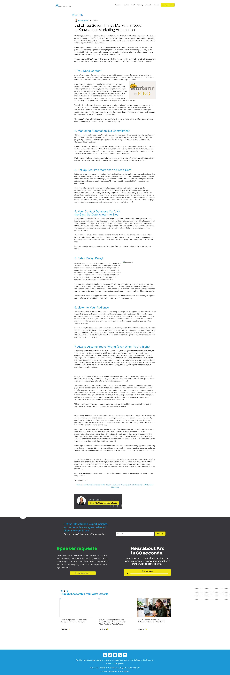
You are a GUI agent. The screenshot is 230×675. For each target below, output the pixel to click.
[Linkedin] (105, 655)
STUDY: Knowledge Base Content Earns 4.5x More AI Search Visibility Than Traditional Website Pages (112, 622)
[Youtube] (125, 655)
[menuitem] (117, 4)
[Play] (128, 574)
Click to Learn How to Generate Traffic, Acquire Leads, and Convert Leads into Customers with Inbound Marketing (115, 486)
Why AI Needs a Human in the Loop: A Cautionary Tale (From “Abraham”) (151, 621)
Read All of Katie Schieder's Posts (103, 503)
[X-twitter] (120, 655)
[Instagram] (110, 655)
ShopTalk (77, 15)
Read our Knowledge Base (115, 664)
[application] (147, 573)
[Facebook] (115, 655)
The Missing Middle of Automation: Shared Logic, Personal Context (74, 621)
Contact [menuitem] (156, 5)
